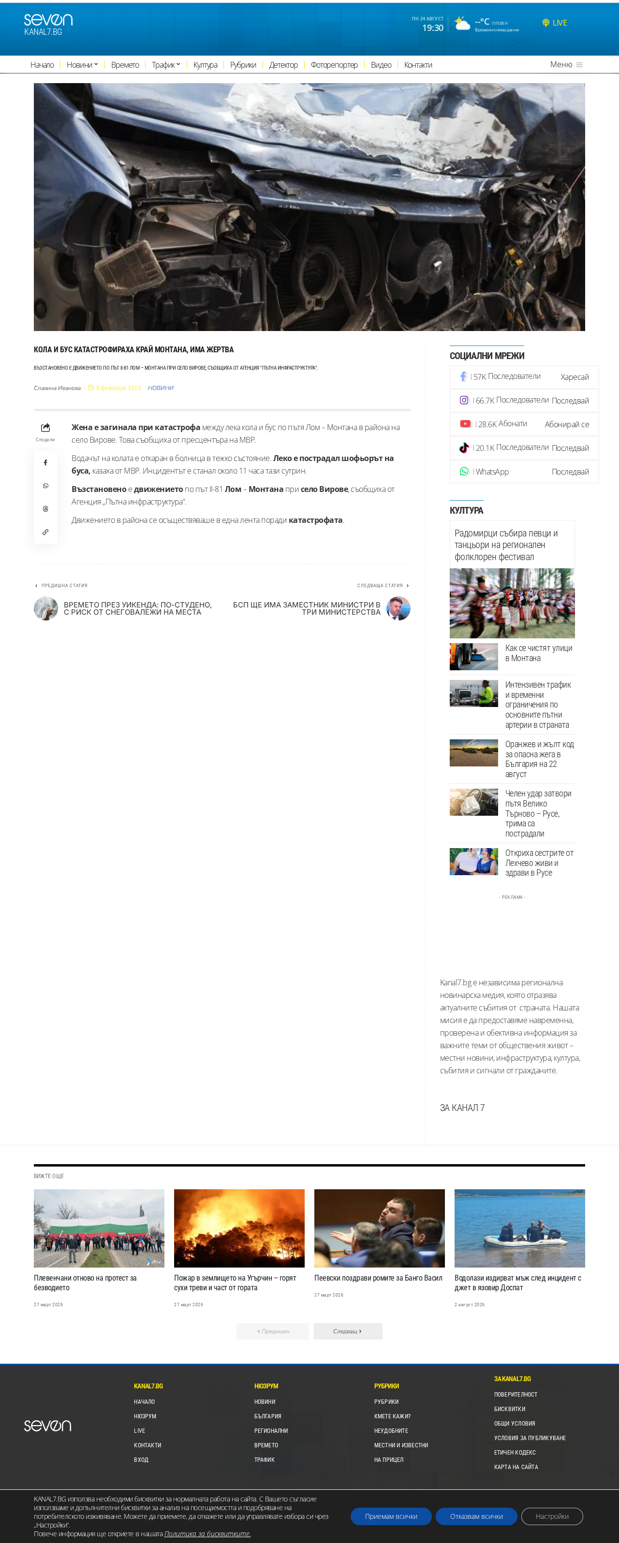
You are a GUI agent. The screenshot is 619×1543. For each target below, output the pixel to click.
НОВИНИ (161, 388)
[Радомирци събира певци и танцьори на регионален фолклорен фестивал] (512, 603)
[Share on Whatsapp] (45, 485)
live (560, 22)
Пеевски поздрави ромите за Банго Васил (378, 1278)
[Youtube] (525, 424)
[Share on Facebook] (45, 462)
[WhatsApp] (525, 471)
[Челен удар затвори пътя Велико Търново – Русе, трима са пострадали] (474, 802)
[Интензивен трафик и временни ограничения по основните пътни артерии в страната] (474, 693)
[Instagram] (525, 400)
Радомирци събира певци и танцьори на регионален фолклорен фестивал (506, 544)
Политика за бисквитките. (207, 1533)
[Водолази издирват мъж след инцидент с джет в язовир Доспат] (520, 1228)
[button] (45, 532)
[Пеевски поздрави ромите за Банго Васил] (379, 1228)
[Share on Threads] (45, 508)
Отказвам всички (476, 1516)
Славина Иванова (57, 388)
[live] (546, 23)
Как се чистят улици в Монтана (539, 653)
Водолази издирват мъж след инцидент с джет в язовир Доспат (518, 1282)
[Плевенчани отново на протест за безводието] (99, 1228)
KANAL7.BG (43, 32)
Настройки (552, 1516)
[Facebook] (525, 377)
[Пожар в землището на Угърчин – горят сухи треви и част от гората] (239, 1228)
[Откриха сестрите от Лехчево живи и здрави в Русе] (474, 861)
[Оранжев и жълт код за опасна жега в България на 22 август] (474, 752)
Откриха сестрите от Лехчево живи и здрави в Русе (539, 863)
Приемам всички (391, 1516)
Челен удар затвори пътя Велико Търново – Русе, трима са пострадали (538, 813)
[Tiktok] (525, 448)
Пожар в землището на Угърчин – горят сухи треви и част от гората (235, 1282)
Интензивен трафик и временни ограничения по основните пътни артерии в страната (538, 704)
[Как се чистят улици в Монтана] (474, 656)
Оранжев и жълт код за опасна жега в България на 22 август (539, 759)
